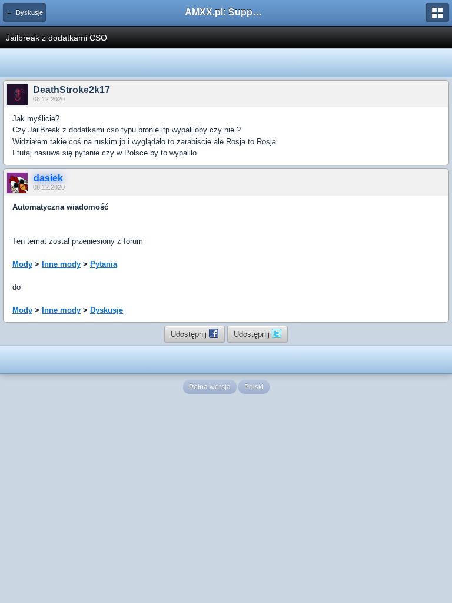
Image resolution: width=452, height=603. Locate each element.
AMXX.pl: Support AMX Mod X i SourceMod (226, 12)
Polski (254, 387)
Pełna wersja (210, 387)
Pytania (103, 264)
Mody (22, 264)
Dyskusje (106, 310)
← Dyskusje (24, 12)
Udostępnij (190, 333)
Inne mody (61, 264)
